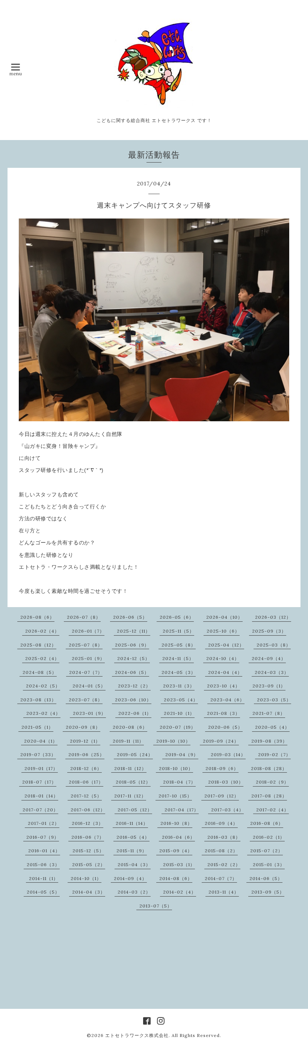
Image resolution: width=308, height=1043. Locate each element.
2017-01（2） (43, 823)
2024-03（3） (272, 672)
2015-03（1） (179, 864)
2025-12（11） (133, 631)
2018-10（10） (176, 768)
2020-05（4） (272, 727)
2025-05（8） (179, 645)
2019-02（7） (274, 754)
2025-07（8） (86, 645)
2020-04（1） (40, 741)
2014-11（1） (43, 878)
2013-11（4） (223, 892)
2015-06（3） (43, 864)
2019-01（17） (41, 768)
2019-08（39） (269, 741)
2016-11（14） (132, 823)
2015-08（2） (221, 850)
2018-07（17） (39, 782)
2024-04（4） (225, 672)
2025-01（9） (88, 658)
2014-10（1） (86, 878)
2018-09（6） (222, 768)
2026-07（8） (84, 617)
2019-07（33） (38, 754)
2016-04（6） (178, 837)
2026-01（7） (88, 631)
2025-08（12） (38, 645)
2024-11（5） (178, 658)
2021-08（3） (223, 713)
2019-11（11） (128, 741)
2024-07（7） (86, 672)
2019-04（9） (181, 754)
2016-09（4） (221, 823)
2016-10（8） (176, 823)
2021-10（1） (179, 713)
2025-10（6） (223, 631)
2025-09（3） (269, 631)
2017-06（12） (88, 809)
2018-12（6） (86, 768)
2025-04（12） (226, 645)
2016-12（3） (87, 823)
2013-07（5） (155, 906)
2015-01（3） (269, 864)
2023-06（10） (133, 699)
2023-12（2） (134, 686)
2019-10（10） (173, 741)
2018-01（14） (41, 796)
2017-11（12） (130, 796)
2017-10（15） (175, 796)
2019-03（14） (228, 754)
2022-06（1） (134, 713)
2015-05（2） (88, 864)
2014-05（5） (43, 892)
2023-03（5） (274, 699)
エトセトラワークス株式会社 (137, 1035)
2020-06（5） (225, 727)
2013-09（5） (267, 892)
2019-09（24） (221, 741)
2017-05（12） (135, 809)
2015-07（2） (266, 850)
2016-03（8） (223, 837)
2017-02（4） (272, 809)
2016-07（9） (42, 837)
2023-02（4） (43, 713)
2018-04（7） (179, 782)
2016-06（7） (87, 837)
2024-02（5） (43, 686)
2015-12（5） (88, 850)
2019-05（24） (135, 754)
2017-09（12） (221, 796)
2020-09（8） (83, 727)
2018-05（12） (133, 782)
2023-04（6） (227, 699)
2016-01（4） (44, 850)
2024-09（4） (269, 658)
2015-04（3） (134, 864)
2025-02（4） (42, 658)
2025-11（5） (178, 631)
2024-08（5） (40, 672)
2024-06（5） (132, 672)
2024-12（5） (133, 658)
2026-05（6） (177, 617)
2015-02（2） (223, 864)
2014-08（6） (175, 878)
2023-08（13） (38, 699)
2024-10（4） (222, 658)
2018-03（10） (225, 782)
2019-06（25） (86, 754)
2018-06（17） (86, 782)
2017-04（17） (182, 809)
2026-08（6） (37, 617)
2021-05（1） (37, 727)
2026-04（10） (224, 617)
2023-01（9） (89, 713)
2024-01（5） (89, 686)
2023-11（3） (179, 686)
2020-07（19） (178, 727)
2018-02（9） (272, 782)
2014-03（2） (134, 892)
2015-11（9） (131, 850)
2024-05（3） (179, 672)
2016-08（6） (266, 823)
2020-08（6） (130, 727)
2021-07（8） (268, 713)
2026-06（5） (130, 617)
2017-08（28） (269, 796)
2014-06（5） (265, 878)
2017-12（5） (86, 796)
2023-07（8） (86, 699)
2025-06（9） (132, 645)
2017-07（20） (40, 809)
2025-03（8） (274, 645)
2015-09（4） (175, 850)
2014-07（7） (221, 878)
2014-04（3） (88, 892)
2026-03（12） (273, 617)
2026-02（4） (42, 631)
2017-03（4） (227, 809)
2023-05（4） (181, 699)
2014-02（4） (179, 892)
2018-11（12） (130, 768)
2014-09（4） (130, 878)
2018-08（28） (269, 768)
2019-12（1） (85, 741)
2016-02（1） (269, 837)
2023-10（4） (223, 686)
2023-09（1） (268, 686)
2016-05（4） (132, 837)
